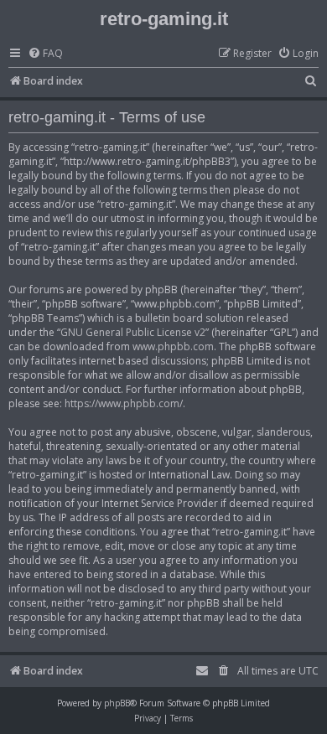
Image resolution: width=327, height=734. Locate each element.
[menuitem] (45, 54)
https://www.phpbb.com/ (124, 403)
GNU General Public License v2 (132, 332)
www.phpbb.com (173, 346)
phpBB (117, 703)
